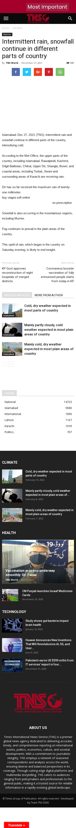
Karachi (9, 426)
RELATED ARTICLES (17, 295)
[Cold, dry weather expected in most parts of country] (12, 310)
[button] (70, 18)
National (10, 402)
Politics (9, 432)
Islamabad (8, 315)
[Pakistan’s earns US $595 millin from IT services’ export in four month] (12, 665)
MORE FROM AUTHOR (49, 295)
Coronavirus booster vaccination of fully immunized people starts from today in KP (57, 275)
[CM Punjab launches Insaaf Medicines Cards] (10, 595)
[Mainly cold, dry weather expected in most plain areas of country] (12, 349)
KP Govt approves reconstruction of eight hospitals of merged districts (17, 275)
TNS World (12, 62)
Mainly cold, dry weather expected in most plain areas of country (49, 349)
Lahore (9, 420)
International (12, 414)
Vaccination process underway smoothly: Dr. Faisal (30, 573)
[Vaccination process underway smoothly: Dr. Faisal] (38, 562)
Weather (7, 34)
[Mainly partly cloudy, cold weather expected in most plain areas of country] (12, 330)
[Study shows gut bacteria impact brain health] (12, 626)
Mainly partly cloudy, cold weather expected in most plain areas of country (48, 329)
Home (5, 28)
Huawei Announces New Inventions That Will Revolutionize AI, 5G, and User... (49, 644)
